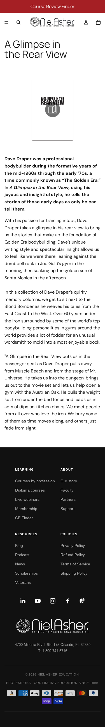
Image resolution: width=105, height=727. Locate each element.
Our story (68, 481)
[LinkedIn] (23, 601)
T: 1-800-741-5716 (52, 651)
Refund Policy (72, 555)
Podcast (22, 555)
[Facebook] (67, 601)
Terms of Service (75, 564)
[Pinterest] (82, 601)
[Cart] (98, 22)
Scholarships (26, 573)
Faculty (66, 490)
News (20, 564)
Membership (26, 508)
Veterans (23, 582)
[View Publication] (52, 110)
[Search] (18, 22)
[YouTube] (38, 601)
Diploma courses (30, 490)
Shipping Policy (73, 573)
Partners (68, 499)
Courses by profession (35, 481)
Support (67, 508)
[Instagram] (53, 601)
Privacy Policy (72, 545)
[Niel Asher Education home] (52, 626)
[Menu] (6, 22)
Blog (19, 545)
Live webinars (27, 499)
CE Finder (24, 518)
